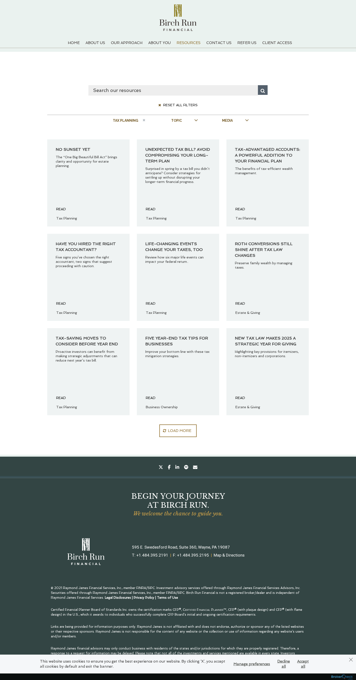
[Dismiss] (351, 659)
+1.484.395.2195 (193, 555)
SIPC (151, 588)
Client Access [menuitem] (277, 43)
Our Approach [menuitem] (126, 43)
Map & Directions (229, 555)
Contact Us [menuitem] (219, 43)
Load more (179, 431)
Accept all (303, 664)
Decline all (283, 664)
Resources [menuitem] (189, 43)
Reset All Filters (180, 105)
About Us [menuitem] (95, 43)
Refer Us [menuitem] (246, 43)
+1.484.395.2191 (152, 555)
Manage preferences (251, 664)
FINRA (141, 588)
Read (61, 209)
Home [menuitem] (74, 43)
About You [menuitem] (159, 43)
